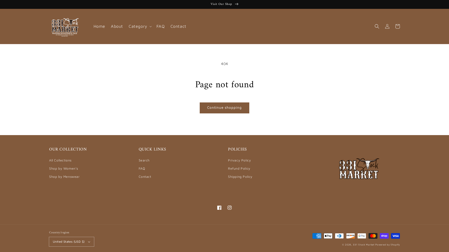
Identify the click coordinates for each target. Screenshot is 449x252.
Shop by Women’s (63, 168)
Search (144, 160)
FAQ (142, 168)
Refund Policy (239, 168)
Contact (145, 176)
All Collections (60, 160)
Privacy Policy (239, 160)
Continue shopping (224, 107)
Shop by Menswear (64, 176)
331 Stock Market (364, 244)
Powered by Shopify (387, 244)
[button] (377, 26)
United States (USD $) (68, 241)
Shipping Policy (240, 176)
